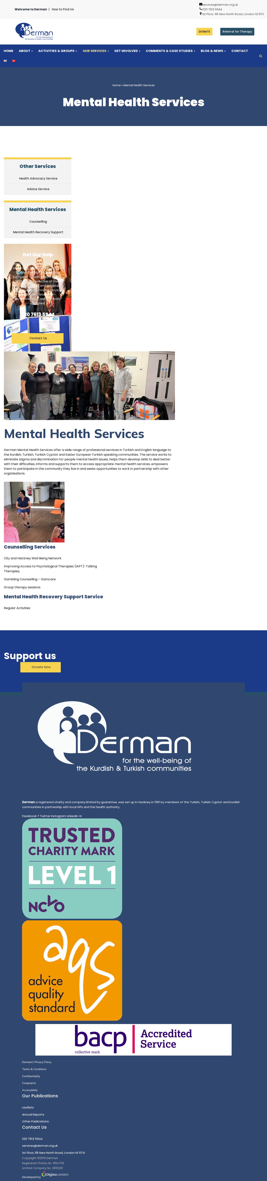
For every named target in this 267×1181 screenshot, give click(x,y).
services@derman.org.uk (220, 5)
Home (8, 51)
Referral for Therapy (237, 32)
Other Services (38, 166)
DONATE (204, 32)
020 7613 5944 (212, 9)
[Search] (260, 55)
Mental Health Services (37, 209)
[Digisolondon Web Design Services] (55, 1177)
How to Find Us (63, 9)
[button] (32, 51)
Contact (239, 51)
